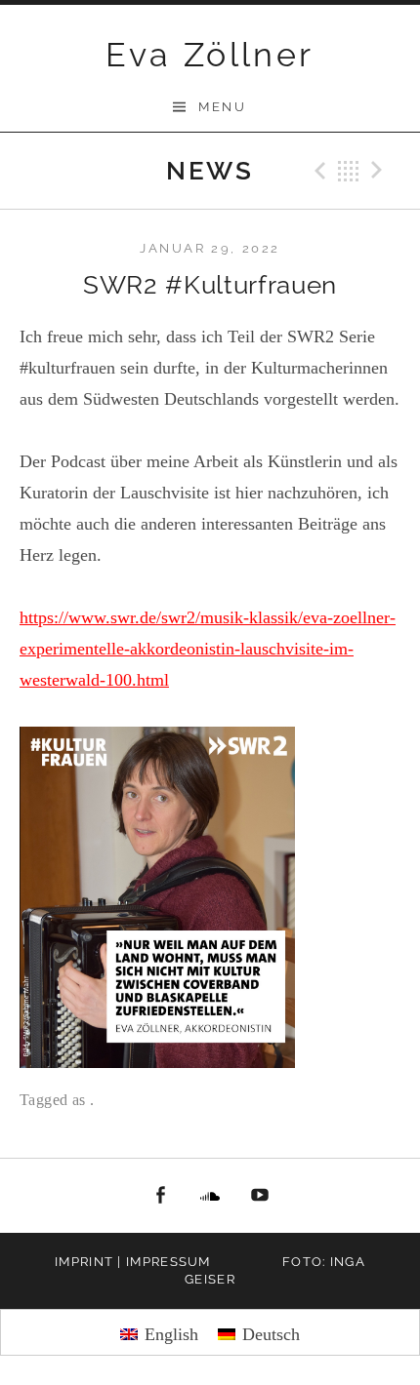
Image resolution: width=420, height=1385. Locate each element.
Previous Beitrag (317, 170)
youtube (259, 1195)
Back (348, 170)
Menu (222, 106)
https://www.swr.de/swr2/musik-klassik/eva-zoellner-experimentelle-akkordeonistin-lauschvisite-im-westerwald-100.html (208, 649)
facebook (161, 1195)
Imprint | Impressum (133, 1261)
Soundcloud (210, 1195)
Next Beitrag (380, 170)
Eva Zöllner (209, 54)
